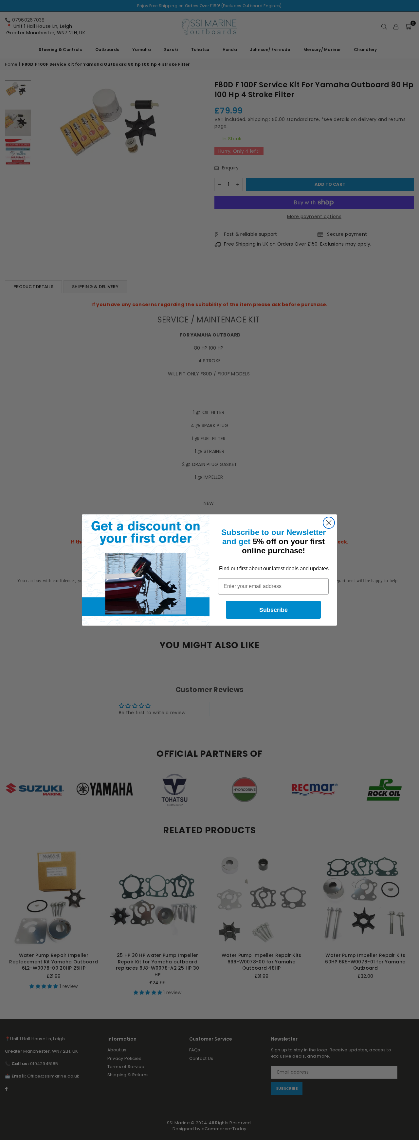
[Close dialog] (329, 522)
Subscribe (273, 610)
